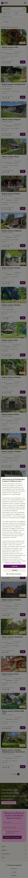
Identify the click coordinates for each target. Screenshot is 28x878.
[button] (14, 574)
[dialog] (14, 527)
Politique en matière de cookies (12, 562)
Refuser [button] (14, 570)
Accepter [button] (14, 566)
